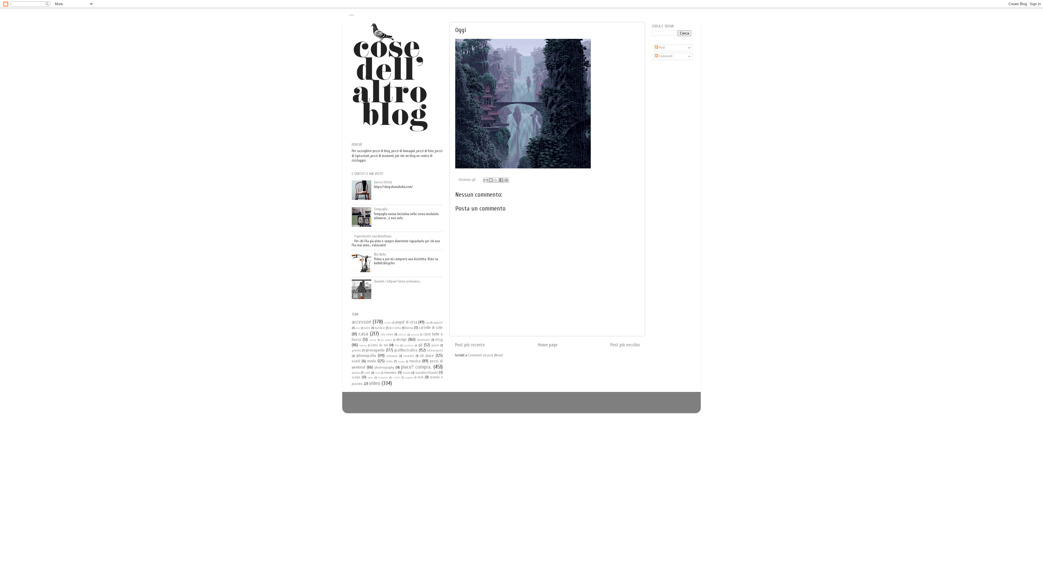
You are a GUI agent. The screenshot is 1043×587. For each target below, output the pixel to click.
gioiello (356, 350)
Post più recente (470, 345)
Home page (548, 345)
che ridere (387, 334)
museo (401, 361)
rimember (390, 373)
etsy (439, 339)
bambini (380, 328)
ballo (367, 328)
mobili (356, 361)
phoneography (384, 367)
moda (371, 361)
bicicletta (395, 328)
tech (420, 377)
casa (363, 334)
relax (378, 373)
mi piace (427, 355)
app (428, 322)
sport (370, 377)
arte (358, 328)
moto (389, 361)
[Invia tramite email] (485, 180)
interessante (435, 350)
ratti (367, 373)
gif (474, 180)
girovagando (375, 350)
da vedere (386, 340)
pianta (356, 373)
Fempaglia (381, 209)
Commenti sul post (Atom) (485, 355)
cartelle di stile (431, 327)
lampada (392, 356)
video (374, 383)
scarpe (356, 377)
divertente (423, 340)
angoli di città (406, 322)
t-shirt (396, 377)
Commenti (665, 56)
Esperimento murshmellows (372, 236)
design (401, 339)
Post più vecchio (625, 345)
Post (661, 47)
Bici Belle (380, 254)
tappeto (409, 377)
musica (414, 361)
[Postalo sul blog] (491, 180)
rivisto (406, 373)
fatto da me (379, 345)
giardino (408, 345)
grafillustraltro (405, 350)
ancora (388, 322)
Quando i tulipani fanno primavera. (397, 281)
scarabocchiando (426, 373)
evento (363, 345)
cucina (372, 340)
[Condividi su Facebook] (501, 180)
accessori (361, 322)
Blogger (529, 405)
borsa (409, 328)
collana (402, 334)
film (397, 345)
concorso (415, 334)
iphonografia (366, 355)
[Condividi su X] (496, 180)
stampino (383, 377)
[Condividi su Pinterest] (506, 180)
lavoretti (408, 356)
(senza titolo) (383, 182)
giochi (435, 345)
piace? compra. (416, 367)
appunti (438, 322)
